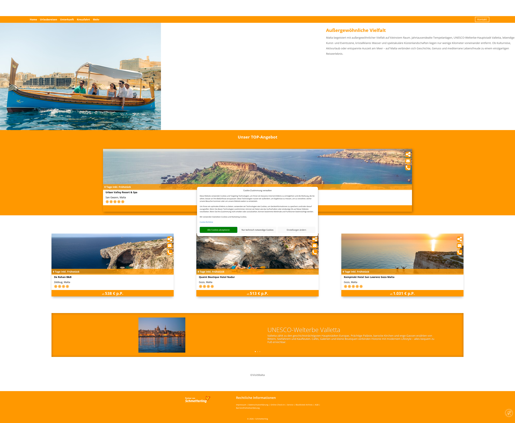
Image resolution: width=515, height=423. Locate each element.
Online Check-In (278, 404)
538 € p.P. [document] (114, 293)
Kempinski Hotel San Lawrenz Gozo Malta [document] (369, 277)
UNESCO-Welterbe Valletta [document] (303, 330)
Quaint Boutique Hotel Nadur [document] (217, 277)
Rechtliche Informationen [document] (256, 397)
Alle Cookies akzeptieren (218, 229)
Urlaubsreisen (48, 19)
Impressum (241, 404)
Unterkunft (67, 19)
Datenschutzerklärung (258, 404)
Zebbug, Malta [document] (62, 282)
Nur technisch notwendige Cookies (257, 229)
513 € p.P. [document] (259, 293)
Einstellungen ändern (296, 229)
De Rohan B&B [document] (62, 277)
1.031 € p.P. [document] (404, 293)
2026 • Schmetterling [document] (258, 419)
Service (290, 404)
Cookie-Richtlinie (206, 222)
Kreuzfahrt (83, 19)
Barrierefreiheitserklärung (248, 408)
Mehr (96, 19)
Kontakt (482, 19)
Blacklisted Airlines (304, 404)
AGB (317, 404)
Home (33, 19)
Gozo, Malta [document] (205, 282)
